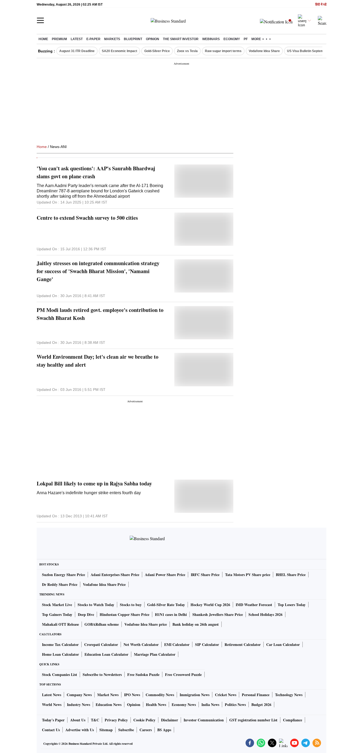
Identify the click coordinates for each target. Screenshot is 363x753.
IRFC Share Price (205, 574)
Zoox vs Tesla (187, 51)
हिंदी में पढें (320, 4)
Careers (146, 730)
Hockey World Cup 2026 (210, 604)
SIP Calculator (207, 644)
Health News (156, 704)
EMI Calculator (176, 644)
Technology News (288, 694)
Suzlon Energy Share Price (63, 574)
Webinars (211, 39)
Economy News (184, 704)
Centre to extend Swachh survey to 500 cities (87, 218)
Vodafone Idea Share (264, 51)
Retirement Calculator (243, 644)
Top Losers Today (292, 604)
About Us (77, 720)
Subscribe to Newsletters (102, 674)
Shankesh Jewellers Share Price (217, 614)
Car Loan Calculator (283, 644)
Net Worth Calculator (141, 644)
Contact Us (51, 730)
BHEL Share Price (291, 574)
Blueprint (133, 39)
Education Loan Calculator (106, 654)
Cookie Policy (144, 720)
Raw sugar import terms (223, 51)
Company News (79, 694)
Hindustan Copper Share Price (124, 614)
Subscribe (126, 730)
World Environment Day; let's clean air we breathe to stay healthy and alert (97, 361)
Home (43, 39)
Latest (77, 39)
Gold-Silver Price (157, 51)
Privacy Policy (116, 720)
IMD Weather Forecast (254, 604)
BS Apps (164, 730)
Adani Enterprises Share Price (115, 574)
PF (246, 39)
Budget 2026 (261, 704)
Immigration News (194, 694)
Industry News (78, 704)
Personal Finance (255, 694)
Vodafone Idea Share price (145, 624)
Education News (108, 704)
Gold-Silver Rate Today (166, 604)
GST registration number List (253, 720)
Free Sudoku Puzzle (143, 674)
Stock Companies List (59, 674)
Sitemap (106, 730)
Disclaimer (169, 720)
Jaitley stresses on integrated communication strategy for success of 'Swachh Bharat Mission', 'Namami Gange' (98, 271)
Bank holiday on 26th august (195, 624)
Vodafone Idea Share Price (104, 584)
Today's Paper (53, 720)
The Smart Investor (181, 39)
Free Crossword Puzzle (183, 674)
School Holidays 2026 (265, 614)
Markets (112, 39)
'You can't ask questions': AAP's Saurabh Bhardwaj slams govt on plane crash (96, 172)
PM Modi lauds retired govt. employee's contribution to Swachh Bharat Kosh (100, 314)
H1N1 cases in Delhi (171, 614)
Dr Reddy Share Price (59, 584)
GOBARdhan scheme (102, 624)
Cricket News (225, 694)
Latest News (51, 694)
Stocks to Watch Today (96, 604)
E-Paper (93, 39)
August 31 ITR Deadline (77, 51)
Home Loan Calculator (60, 654)
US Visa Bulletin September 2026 (312, 51)
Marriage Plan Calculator (154, 654)
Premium (59, 39)
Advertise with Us (79, 730)
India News (210, 704)
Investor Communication (204, 720)
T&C (95, 720)
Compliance (292, 720)
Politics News (235, 704)
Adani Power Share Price (165, 574)
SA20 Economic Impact (119, 51)
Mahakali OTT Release (60, 624)
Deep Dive (86, 614)
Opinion (152, 39)
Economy (231, 39)
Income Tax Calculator (60, 644)
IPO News (132, 694)
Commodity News (160, 694)
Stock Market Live (57, 604)
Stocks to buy (131, 604)
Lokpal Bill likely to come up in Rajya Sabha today (94, 483)
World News (51, 704)
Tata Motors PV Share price (247, 574)
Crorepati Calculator (101, 644)
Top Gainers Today (57, 614)
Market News (108, 694)
